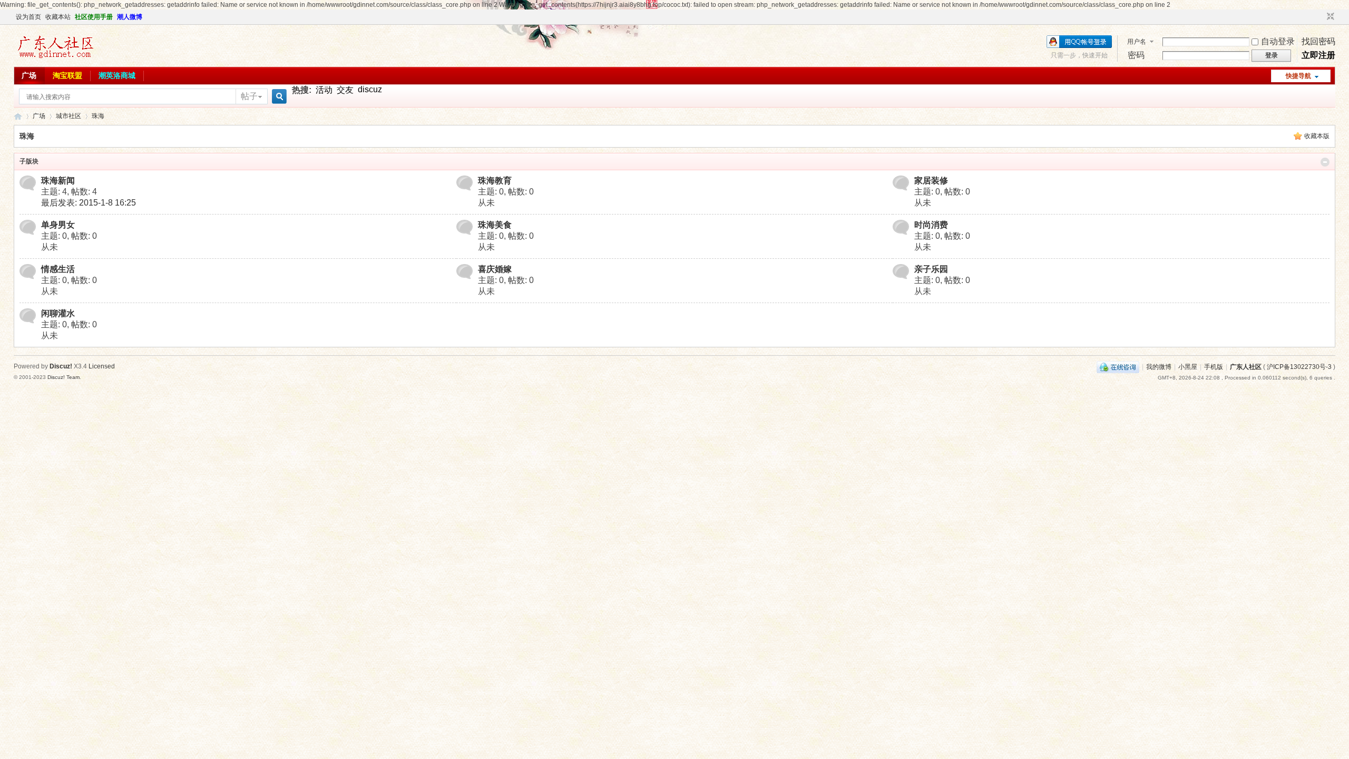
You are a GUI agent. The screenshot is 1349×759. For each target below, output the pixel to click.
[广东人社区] (55, 59)
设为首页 (28, 17)
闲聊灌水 (58, 313)
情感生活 (58, 269)
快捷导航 (1298, 76)
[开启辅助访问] (1320, 17)
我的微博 (1158, 367)
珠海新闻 (58, 180)
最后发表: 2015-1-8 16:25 (88, 202)
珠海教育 (495, 180)
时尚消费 (931, 224)
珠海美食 (495, 224)
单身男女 (58, 224)
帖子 (249, 96)
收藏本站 (58, 17)
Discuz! (61, 366)
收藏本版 (1317, 136)
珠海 (98, 116)
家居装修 (931, 180)
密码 (1136, 55)
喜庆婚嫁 (495, 269)
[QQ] (1118, 367)
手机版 (1213, 367)
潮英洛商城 (117, 75)
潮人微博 (129, 17)
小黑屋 (1187, 367)
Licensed (102, 366)
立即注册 (1318, 55)
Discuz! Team (63, 377)
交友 (345, 89)
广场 (29, 75)
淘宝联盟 (67, 75)
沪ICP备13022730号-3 (1299, 367)
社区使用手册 (94, 17)
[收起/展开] (1325, 162)
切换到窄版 (1329, 17)
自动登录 (1278, 41)
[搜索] (278, 97)
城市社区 (68, 116)
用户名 (1136, 41)
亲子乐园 (931, 269)
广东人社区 (18, 116)
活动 (324, 89)
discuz (370, 89)
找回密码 (1318, 41)
